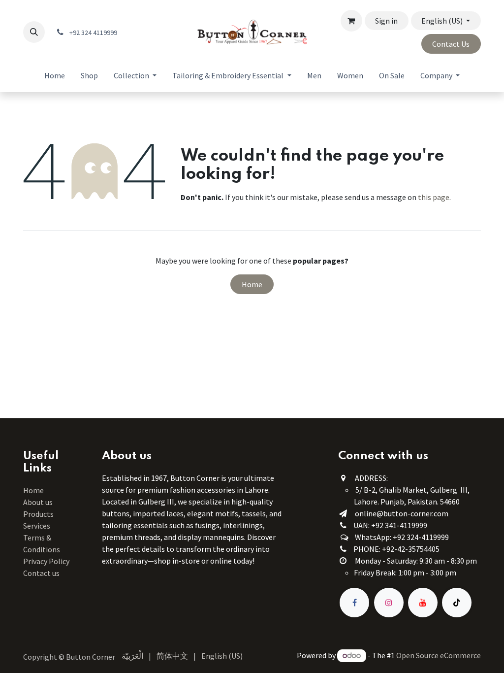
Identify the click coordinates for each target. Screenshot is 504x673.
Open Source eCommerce (438, 655)
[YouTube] (423, 602)
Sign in (386, 21)
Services (36, 526)
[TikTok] (457, 602)
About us (38, 502)
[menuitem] (54, 75)
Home (252, 284)
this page (433, 197)
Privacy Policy (46, 561)
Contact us (41, 573)
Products (38, 514)
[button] (34, 32)
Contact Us (451, 44)
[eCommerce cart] (351, 21)
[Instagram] (389, 602)
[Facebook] (354, 602)
